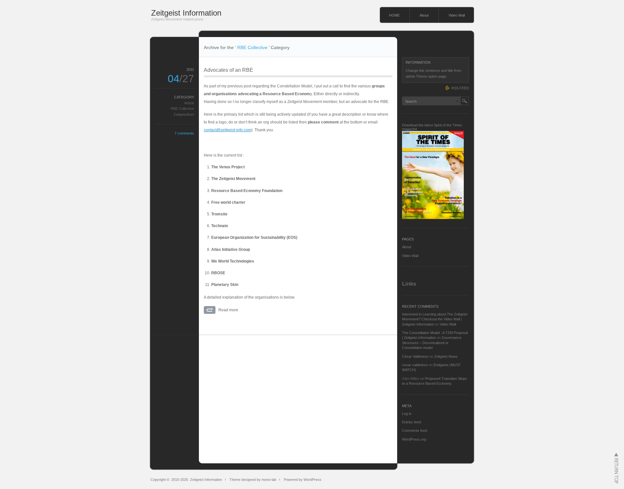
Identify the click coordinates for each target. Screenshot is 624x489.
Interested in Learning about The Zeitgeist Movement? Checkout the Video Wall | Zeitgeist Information (434, 319)
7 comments (184, 133)
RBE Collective (182, 108)
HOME (394, 15)
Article (189, 103)
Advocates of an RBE (228, 70)
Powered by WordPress (302, 480)
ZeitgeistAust (184, 114)
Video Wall (456, 15)
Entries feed (411, 422)
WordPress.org (414, 439)
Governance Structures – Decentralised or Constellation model (432, 343)
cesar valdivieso (415, 365)
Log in (406, 414)
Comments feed (414, 430)
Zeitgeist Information (186, 12)
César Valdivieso (415, 356)
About (424, 15)
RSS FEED (460, 88)
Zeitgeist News (446, 356)
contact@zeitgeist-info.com (227, 130)
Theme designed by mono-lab (252, 480)
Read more (228, 310)
